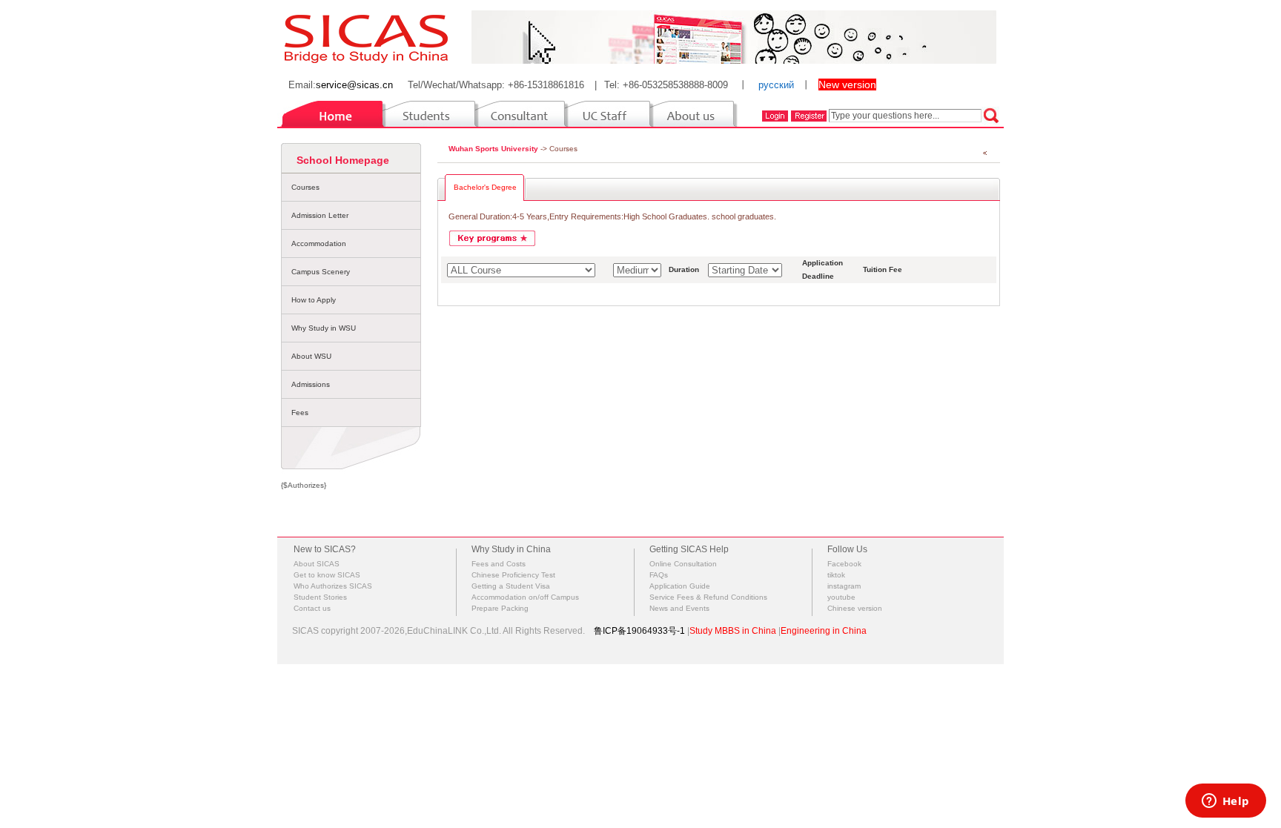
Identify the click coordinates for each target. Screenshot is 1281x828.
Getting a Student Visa (510, 586)
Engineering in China (824, 631)
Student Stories (320, 597)
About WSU (311, 356)
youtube (841, 597)
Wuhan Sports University (493, 149)
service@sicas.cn (354, 84)
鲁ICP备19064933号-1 (639, 631)
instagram (844, 586)
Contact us (312, 608)
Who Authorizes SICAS (333, 586)
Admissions (310, 384)
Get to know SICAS (327, 575)
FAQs (658, 575)
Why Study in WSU (323, 328)
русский (776, 84)
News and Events (679, 608)
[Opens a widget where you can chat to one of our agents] (1225, 802)
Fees (299, 412)
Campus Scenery (320, 272)
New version (847, 84)
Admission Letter (319, 215)
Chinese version (854, 608)
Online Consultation (683, 564)
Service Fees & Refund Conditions (708, 597)
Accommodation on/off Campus (525, 597)
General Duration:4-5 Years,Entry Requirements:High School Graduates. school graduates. (612, 216)
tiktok (836, 575)
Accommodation (318, 243)
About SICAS (317, 564)
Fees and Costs (498, 564)
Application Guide (679, 586)
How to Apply (313, 300)
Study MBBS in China (732, 631)
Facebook (844, 564)
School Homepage (343, 160)
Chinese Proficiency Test (513, 575)
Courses (305, 187)
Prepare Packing (500, 608)
